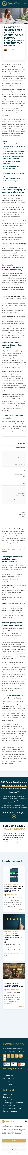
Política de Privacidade (14, 1152)
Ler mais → (21, 909)
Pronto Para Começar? (14, 812)
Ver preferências (14, 1149)
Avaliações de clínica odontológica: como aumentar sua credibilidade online (13, 936)
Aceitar (14, 1140)
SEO (16, 351)
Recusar (14, 1145)
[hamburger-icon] (24, 4)
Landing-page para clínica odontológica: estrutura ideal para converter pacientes (13, 889)
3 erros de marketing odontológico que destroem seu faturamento (13, 985)
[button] (25, 1121)
